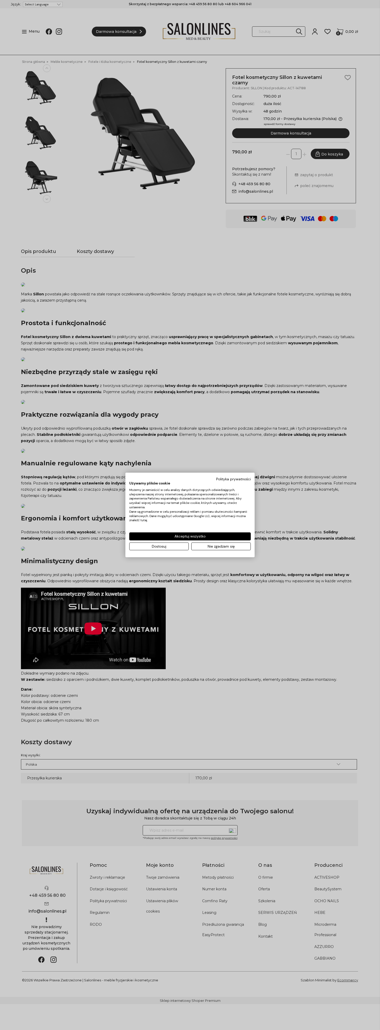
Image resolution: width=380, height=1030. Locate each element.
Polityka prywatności (233, 479)
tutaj (143, 520)
